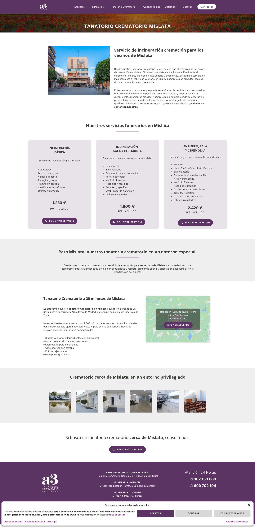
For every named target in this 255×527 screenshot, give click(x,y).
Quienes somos (151, 6)
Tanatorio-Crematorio (123, 6)
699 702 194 (205, 486)
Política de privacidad (34, 521)
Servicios (79, 6)
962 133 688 (205, 479)
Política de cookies (116, 514)
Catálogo (170, 6)
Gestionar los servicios (237, 521)
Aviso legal (51, 521)
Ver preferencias (232, 513)
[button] (249, 505)
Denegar (194, 513)
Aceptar (155, 513)
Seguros (187, 6)
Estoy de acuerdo (178, 325)
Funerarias (98, 6)
